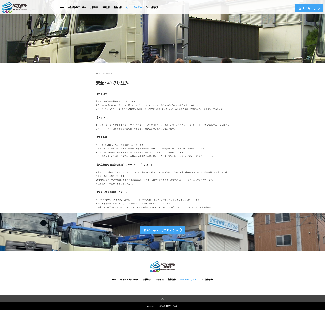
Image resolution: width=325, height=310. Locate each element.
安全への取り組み (134, 7)
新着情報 (118, 7)
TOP (62, 7)
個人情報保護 (152, 7)
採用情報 (106, 7)
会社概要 (94, 7)
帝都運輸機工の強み (77, 7)
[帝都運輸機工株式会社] (14, 6)
